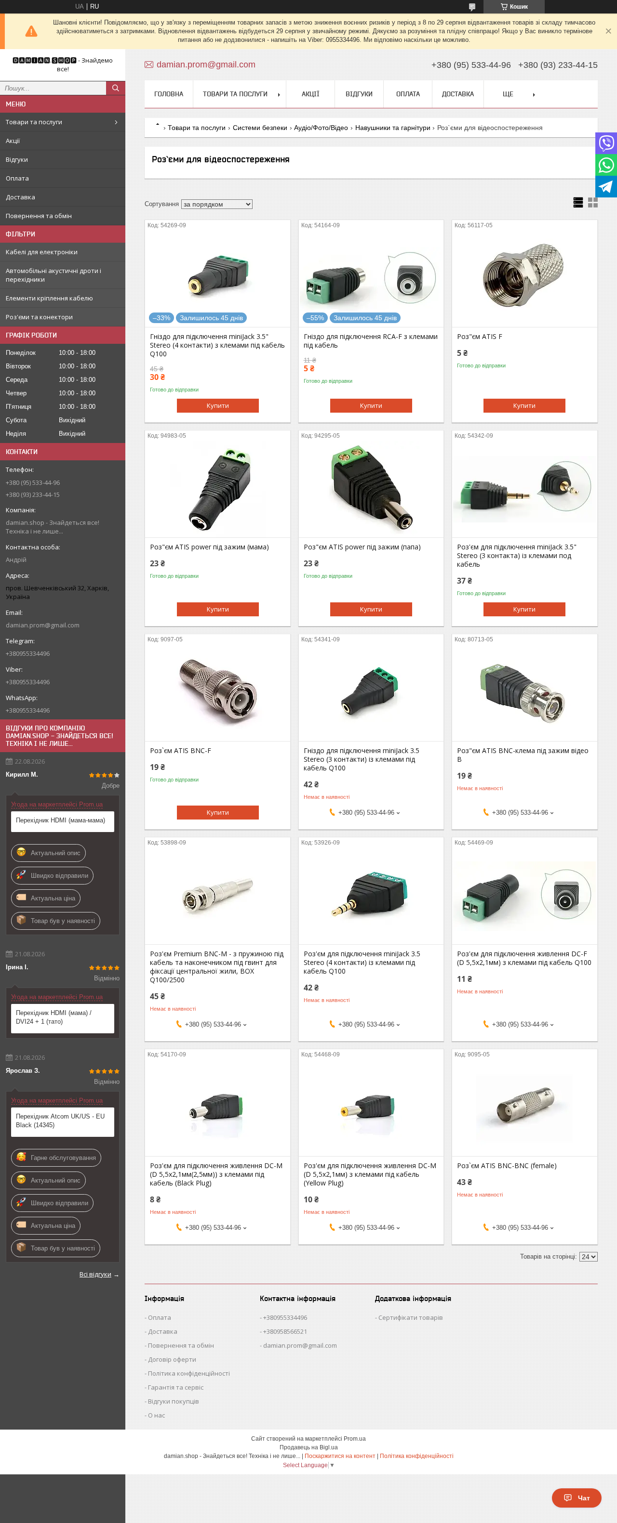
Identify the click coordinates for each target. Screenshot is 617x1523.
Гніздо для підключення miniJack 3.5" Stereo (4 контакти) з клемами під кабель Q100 (217, 345)
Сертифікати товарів (410, 1317)
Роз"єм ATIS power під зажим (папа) (362, 547)
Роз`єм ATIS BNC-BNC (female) (507, 1165)
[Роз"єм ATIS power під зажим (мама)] (217, 489)
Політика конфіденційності (189, 1373)
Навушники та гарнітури (392, 127)
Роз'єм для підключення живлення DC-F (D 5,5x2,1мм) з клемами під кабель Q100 (524, 958)
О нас (156, 1415)
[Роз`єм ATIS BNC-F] (217, 693)
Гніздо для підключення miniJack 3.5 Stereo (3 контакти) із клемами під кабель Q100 (361, 759)
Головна (168, 94)
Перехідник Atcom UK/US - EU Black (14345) (60, 1121)
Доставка (20, 197)
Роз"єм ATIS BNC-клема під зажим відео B (523, 755)
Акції (13, 140)
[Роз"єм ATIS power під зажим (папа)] (371, 489)
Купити (218, 405)
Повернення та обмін (39, 215)
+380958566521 (285, 1331)
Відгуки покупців (173, 1401)
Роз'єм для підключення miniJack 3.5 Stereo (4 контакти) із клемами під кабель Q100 (362, 963)
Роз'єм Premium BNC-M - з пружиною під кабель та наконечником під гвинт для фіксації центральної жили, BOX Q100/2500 (216, 967)
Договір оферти (172, 1359)
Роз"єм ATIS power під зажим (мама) (209, 547)
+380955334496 (285, 1317)
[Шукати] (115, 88)
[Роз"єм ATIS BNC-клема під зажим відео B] (524, 693)
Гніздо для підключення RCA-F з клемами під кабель (371, 341)
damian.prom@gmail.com (43, 625)
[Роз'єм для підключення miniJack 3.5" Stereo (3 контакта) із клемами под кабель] (524, 489)
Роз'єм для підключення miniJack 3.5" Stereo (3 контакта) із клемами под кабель (517, 556)
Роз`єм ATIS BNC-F (180, 750)
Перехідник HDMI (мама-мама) (60, 820)
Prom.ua (355, 1438)
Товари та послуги (34, 121)
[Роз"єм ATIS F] (524, 279)
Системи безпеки (260, 127)
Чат (584, 1498)
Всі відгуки (95, 1274)
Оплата (17, 178)
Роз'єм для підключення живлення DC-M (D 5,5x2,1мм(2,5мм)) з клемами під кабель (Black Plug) (216, 1174)
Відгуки (17, 159)
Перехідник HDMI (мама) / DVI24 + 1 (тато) (54, 1017)
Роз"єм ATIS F (479, 336)
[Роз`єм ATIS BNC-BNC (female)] (524, 1108)
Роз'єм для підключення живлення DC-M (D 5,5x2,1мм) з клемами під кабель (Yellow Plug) (370, 1174)
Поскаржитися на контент (340, 1456)
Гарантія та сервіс (175, 1387)
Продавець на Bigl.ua (309, 1447)
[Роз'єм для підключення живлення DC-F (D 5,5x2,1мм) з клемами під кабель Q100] (524, 896)
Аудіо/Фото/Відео (321, 127)
